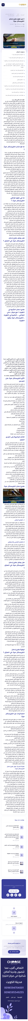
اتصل (7, 997)
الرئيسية (20, 997)
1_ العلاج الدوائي (20, 79)
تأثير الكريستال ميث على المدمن (16, 70)
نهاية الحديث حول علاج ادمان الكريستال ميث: (14, 95)
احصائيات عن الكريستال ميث (17, 92)
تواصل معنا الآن (15, 951)
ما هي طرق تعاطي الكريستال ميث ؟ (16, 57)
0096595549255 (14, 992)
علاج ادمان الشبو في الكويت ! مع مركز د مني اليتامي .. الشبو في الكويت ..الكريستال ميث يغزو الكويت (13, 66)
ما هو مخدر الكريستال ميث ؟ (17, 54)
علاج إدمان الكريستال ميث (18, 76)
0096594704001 (14, 988)
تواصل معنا (14, 891)
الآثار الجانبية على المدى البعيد (17, 73)
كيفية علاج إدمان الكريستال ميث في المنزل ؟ (14, 89)
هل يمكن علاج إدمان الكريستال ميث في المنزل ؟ (13, 60)
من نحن (13, 997)
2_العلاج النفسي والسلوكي (17, 82)
